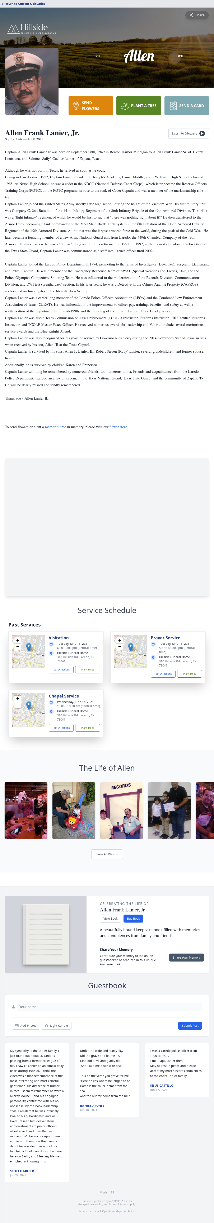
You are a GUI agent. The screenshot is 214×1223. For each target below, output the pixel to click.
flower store (118, 426)
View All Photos (107, 854)
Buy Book (133, 918)
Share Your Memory (186, 957)
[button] (28, 647)
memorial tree (55, 426)
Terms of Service (118, 1204)
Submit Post (190, 1026)
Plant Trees (87, 669)
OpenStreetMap (111, 1211)
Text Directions (61, 669)
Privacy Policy (95, 1204)
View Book (110, 918)
